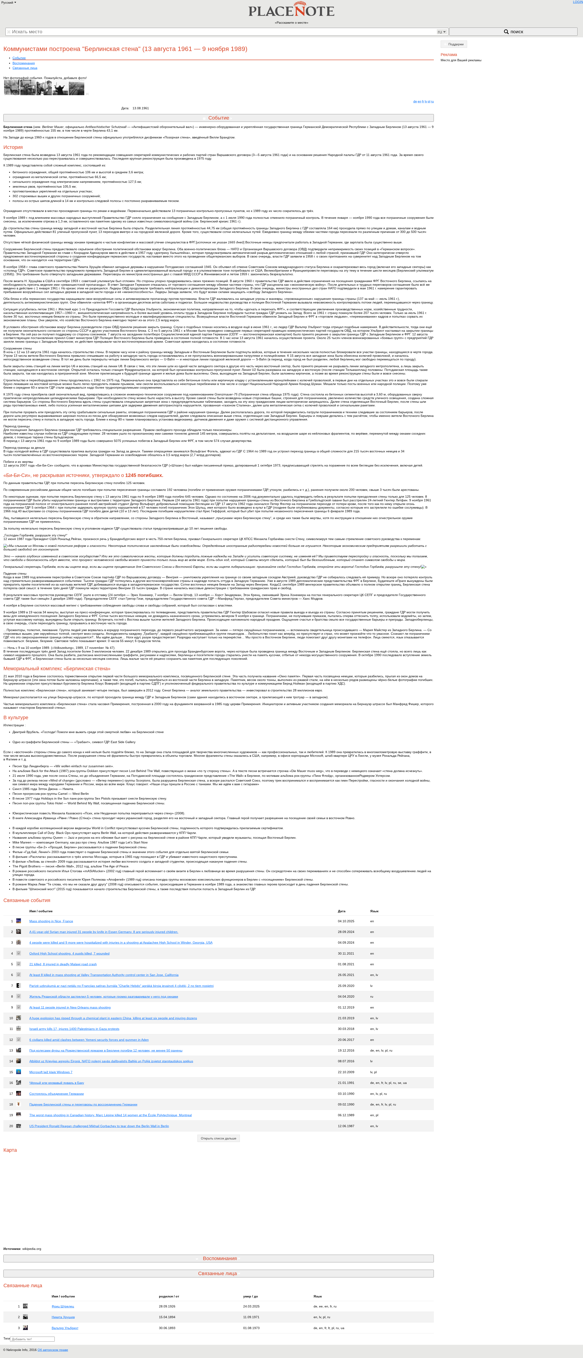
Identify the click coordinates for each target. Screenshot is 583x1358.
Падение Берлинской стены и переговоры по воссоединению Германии (83, 1104)
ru (432, 101)
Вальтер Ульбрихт (65, 1328)
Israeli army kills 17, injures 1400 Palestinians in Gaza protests (74, 1029)
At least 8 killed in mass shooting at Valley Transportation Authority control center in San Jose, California (104, 975)
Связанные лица (25, 68)
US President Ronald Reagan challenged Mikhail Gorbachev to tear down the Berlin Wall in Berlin (99, 1126)
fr (423, 101)
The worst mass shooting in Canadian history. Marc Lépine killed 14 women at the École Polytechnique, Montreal (110, 1115)
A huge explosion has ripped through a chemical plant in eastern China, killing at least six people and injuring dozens (113, 1018)
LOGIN (578, 2)
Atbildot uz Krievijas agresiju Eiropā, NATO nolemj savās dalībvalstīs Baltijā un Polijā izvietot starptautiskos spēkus (111, 1061)
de (415, 101)
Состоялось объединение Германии (56, 1094)
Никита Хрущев (63, 1317)
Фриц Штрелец (63, 1306)
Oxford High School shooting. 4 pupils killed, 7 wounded (69, 953)
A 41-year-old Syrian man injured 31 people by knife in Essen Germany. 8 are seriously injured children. (103, 932)
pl (429, 101)
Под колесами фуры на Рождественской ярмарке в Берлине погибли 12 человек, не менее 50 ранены (105, 1050)
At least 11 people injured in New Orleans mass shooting (70, 1007)
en (419, 101)
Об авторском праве (53, 1350)
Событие (19, 58)
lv (426, 101)
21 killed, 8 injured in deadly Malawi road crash (63, 964)
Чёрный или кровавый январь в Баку (56, 1083)
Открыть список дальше (218, 1138)
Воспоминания (24, 63)
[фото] (88, 94)
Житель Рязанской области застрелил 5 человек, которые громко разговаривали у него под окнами (103, 996)
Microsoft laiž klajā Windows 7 (50, 1072)
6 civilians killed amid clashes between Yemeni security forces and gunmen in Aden (89, 1040)
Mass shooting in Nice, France (51, 921)
